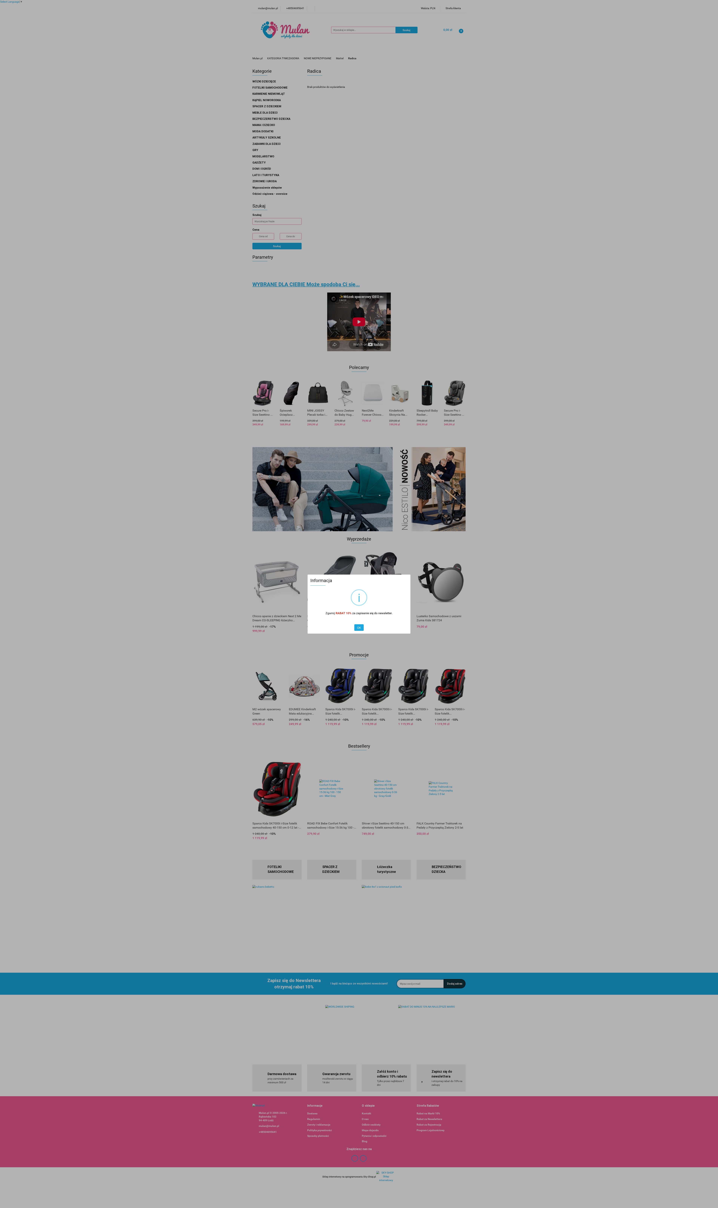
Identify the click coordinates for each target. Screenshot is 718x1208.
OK (359, 628)
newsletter (385, 613)
